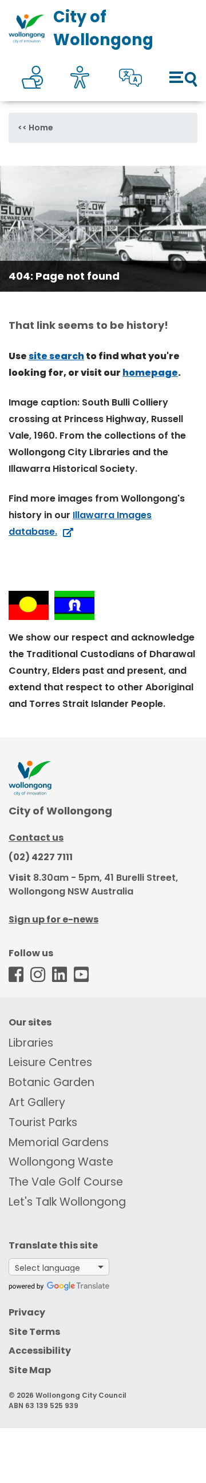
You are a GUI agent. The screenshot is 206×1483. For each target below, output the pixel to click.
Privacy (27, 1312)
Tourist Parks (43, 1122)
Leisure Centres (50, 1062)
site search (56, 356)
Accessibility (40, 1350)
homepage (150, 372)
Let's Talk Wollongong (67, 1202)
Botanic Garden (51, 1082)
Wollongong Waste (61, 1162)
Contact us (36, 837)
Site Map (30, 1370)
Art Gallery (37, 1102)
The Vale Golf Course (66, 1182)
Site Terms (34, 1331)
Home (41, 127)
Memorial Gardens (59, 1142)
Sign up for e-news (53, 919)
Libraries (31, 1043)
